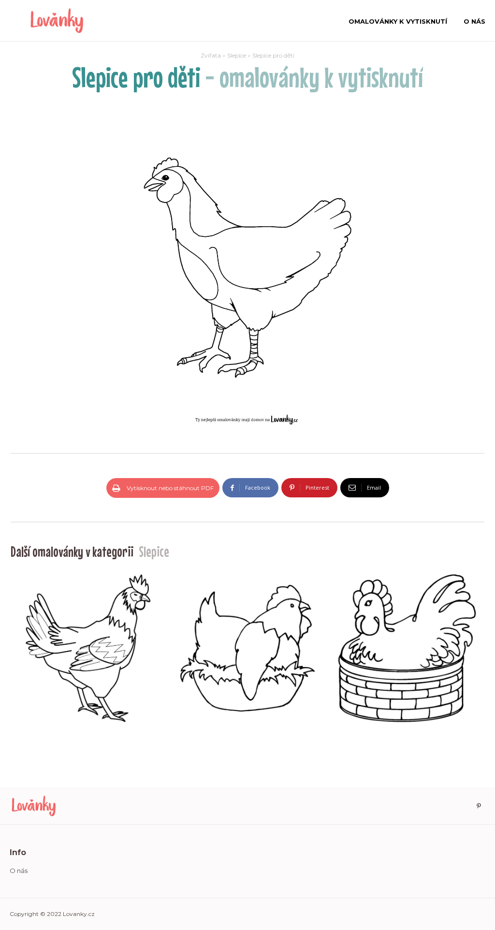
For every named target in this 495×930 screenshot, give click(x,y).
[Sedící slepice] (407, 648)
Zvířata (211, 55)
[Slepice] (88, 648)
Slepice (236, 55)
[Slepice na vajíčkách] (247, 648)
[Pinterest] (478, 806)
